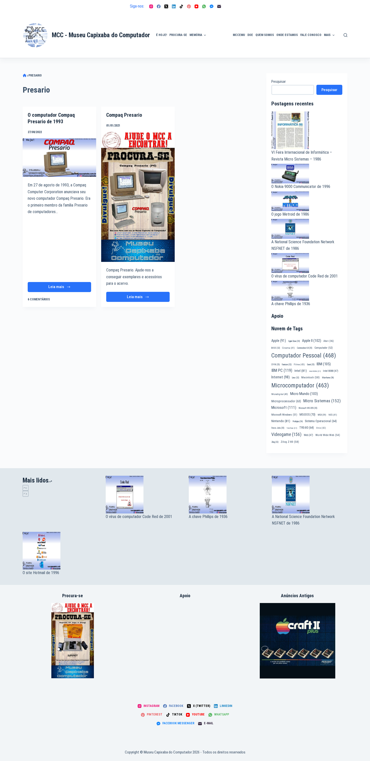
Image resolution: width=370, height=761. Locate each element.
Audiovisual (219, 52)
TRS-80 (306, 427)
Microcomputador (300, 385)
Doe (250, 35)
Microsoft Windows (284, 414)
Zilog (274, 442)
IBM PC (281, 370)
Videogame (286, 434)
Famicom (286, 364)
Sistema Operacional (321, 421)
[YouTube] (196, 6)
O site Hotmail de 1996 (41, 572)
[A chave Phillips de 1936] (226, 494)
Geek (310, 364)
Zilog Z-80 (290, 442)
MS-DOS (307, 414)
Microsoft (283, 407)
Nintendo (280, 421)
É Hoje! (161, 35)
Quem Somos (264, 35)
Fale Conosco (310, 35)
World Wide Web (327, 435)
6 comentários (39, 299)
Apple (278, 341)
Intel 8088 (330, 371)
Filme (299, 364)
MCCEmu (239, 35)
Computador (323, 347)
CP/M (275, 364)
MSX (322, 414)
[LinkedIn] (174, 6)
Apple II (311, 340)
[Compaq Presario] (138, 197)
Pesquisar (278, 81)
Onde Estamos (287, 35)
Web (308, 435)
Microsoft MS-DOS (308, 408)
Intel (300, 371)
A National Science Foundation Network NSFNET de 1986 (303, 520)
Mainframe (328, 377)
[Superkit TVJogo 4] (72, 640)
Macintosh (310, 377)
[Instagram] (151, 6)
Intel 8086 (315, 371)
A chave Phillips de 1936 (290, 303)
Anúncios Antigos (218, 21)
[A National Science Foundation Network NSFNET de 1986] (309, 494)
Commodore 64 (304, 348)
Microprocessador (286, 401)
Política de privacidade (348, 29)
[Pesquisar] (345, 35)
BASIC (275, 348)
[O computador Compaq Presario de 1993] (59, 157)
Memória (196, 35)
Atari (328, 341)
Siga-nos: (137, 6)
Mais (327, 35)
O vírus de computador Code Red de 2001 (304, 276)
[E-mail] (219, 6)
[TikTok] (181, 6)
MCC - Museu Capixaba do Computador (101, 35)
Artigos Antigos (217, 37)
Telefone (291, 428)
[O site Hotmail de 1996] (60, 551)
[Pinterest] (189, 6)
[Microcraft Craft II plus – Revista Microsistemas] (297, 640)
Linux (295, 377)
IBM (324, 364)
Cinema (288, 347)
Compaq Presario (124, 115)
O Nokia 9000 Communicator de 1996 (300, 186)
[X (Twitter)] (166, 6)
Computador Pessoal (303, 355)
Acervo (345, 43)
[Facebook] (159, 6)
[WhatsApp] (204, 6)
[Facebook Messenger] (211, 6)
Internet (280, 377)
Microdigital (279, 394)
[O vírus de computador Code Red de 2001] (143, 494)
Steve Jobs (277, 428)
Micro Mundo (304, 393)
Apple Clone (294, 341)
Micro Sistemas (322, 400)
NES (332, 414)
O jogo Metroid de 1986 (290, 214)
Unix (321, 427)
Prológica (297, 421)
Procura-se (178, 35)
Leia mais (63, 288)
